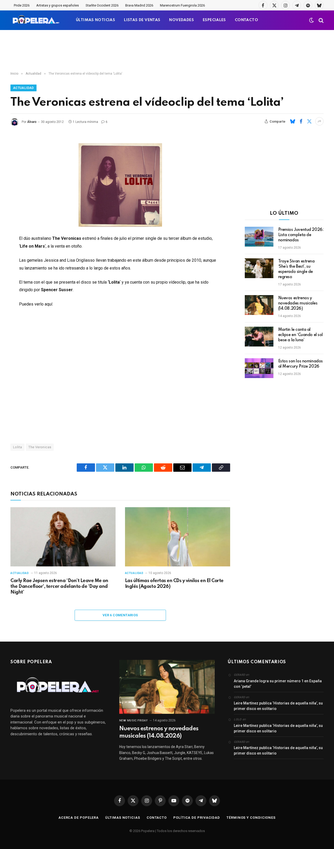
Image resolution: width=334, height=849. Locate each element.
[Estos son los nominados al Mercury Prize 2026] (259, 368)
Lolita (17, 447)
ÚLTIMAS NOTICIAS (95, 20)
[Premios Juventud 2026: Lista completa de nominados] (259, 237)
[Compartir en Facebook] (301, 121)
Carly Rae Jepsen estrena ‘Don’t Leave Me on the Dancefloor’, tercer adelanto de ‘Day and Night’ (59, 586)
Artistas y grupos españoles (57, 5)
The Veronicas (39, 447)
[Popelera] (36, 20)
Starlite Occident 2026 (102, 5)
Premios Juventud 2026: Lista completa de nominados (301, 235)
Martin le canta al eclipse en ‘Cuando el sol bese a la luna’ (300, 335)
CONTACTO (246, 20)
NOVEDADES (181, 20)
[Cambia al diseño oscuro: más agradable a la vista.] (311, 20)
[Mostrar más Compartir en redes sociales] (319, 121)
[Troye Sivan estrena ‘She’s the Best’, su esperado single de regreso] (259, 268)
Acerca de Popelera (78, 818)
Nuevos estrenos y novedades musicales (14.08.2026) (298, 303)
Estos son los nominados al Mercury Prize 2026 (300, 364)
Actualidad (23, 88)
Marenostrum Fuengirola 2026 (182, 5)
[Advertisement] (167, 51)
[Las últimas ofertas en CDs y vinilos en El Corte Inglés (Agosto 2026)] (177, 536)
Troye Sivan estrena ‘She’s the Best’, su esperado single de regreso (296, 269)
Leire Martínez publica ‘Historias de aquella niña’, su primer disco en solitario (278, 706)
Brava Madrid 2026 (139, 5)
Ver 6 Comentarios (120, 615)
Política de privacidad (196, 818)
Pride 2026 (21, 5)
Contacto (157, 818)
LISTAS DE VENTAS (142, 20)
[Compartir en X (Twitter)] (309, 121)
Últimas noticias (122, 818)
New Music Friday (133, 720)
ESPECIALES (214, 20)
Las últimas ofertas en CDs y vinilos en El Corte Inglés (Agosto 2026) (174, 583)
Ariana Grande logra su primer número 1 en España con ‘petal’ (278, 684)
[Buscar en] (321, 20)
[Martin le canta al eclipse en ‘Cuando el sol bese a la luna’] (259, 336)
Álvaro (32, 122)
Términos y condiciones (251, 818)
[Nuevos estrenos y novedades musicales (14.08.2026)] (259, 305)
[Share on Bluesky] (292, 121)
